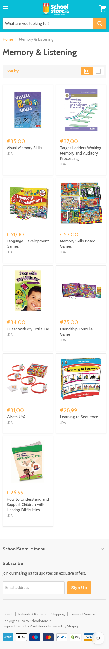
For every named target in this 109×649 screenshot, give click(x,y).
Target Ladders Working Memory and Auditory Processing (80, 153)
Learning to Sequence (79, 416)
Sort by (13, 71)
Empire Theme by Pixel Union (25, 626)
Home (8, 39)
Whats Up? (16, 416)
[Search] (99, 23)
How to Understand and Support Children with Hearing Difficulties (28, 504)
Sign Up (79, 587)
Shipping (58, 614)
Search (8, 614)
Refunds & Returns (32, 614)
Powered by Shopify (63, 626)
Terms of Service (82, 614)
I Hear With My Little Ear (28, 329)
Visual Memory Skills (24, 147)
